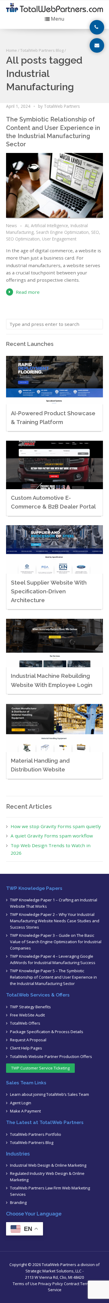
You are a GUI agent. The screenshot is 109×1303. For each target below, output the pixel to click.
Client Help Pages (26, 1048)
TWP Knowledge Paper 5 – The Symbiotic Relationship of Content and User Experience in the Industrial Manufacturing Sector (53, 977)
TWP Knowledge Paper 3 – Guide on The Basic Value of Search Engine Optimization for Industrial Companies (55, 942)
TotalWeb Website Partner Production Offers (51, 1056)
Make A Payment (25, 1111)
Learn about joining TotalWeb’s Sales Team (49, 1094)
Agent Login (20, 1103)
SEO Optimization (23, 239)
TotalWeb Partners (62, 106)
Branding (18, 1202)
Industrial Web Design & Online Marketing (48, 1165)
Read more (28, 292)
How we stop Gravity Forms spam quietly (56, 826)
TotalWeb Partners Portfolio (35, 1134)
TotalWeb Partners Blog (42, 50)
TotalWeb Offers (25, 1023)
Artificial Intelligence (49, 225)
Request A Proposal (28, 1040)
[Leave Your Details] (97, 45)
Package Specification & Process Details (46, 1031)
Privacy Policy (50, 1283)
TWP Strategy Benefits (30, 1007)
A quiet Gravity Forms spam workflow (52, 836)
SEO (95, 232)
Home (11, 50)
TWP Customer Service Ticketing (40, 1068)
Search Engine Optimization (62, 232)
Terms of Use (25, 1283)
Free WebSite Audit (27, 1015)
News (11, 225)
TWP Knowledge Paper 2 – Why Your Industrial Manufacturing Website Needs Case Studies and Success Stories (54, 921)
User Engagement (59, 239)
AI (26, 225)
